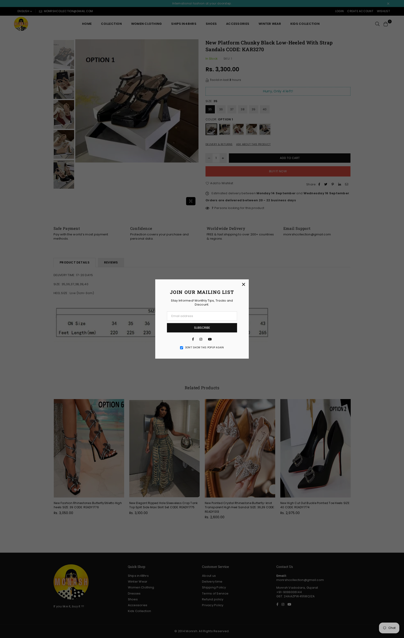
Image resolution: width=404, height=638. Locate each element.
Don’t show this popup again (204, 347)
